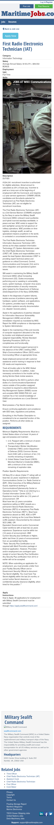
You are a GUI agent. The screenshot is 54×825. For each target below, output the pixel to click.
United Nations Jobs (15, 815)
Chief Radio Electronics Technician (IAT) (23, 776)
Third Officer (12, 773)
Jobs (3, 21)
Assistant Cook (13, 779)
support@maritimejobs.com (31, 822)
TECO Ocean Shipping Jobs (18, 813)
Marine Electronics (14, 809)
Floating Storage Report (16, 804)
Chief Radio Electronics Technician (21, 781)
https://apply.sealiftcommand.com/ (24, 605)
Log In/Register (46, 2)
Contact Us (11, 800)
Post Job (26, 6)
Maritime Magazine (14, 806)
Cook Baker (11, 786)
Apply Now (10, 35)
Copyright (11, 794)
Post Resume (43, 6)
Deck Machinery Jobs (15, 818)
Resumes (12, 21)
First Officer (11, 784)
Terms (9, 797)
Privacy (10, 792)
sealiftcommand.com (12, 731)
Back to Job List (12, 29)
